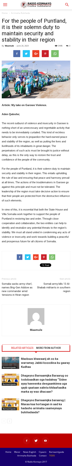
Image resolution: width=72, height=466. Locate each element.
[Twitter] (36, 440)
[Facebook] (26, 440)
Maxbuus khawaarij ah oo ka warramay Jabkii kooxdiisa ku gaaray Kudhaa (45, 363)
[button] (67, 4)
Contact (42, 455)
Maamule (9, 45)
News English (29, 451)
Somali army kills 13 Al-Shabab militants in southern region (53, 287)
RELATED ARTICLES (22, 348)
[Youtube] (45, 440)
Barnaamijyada (9, 367)
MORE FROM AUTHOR (48, 348)
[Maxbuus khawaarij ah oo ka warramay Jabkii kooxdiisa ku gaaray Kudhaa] (10, 363)
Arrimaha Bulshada (20, 13)
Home (5, 13)
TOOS (52, 455)
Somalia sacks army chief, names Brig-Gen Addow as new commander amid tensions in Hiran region (17, 289)
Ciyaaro (42, 451)
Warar (17, 451)
